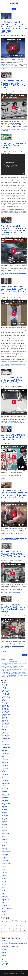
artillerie (4, 798)
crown (24, 364)
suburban (4, 888)
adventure (4, 791)
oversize (4, 867)
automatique (5, 800)
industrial (4, 843)
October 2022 (5, 736)
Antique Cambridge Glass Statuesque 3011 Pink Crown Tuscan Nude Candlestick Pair (14, 290)
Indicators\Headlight (5, 271)
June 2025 (4, 702)
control (14, 592)
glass (2, 365)
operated (4, 861)
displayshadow (5, 824)
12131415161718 (13, 528)
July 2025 (4, 700)
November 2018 (5, 766)
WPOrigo (22, 971)
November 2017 (5, 776)
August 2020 (5, 756)
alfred (11, 212)
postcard (4, 869)
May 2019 (4, 760)
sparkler (4, 885)
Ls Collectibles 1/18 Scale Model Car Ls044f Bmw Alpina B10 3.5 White (12, 380)
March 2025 (5, 705)
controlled (4, 818)
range (2, 274)
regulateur (4, 875)
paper (23, 538)
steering (4, 887)
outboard (4, 866)
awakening (4, 801)
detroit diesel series (6, 822)
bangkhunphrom (6, 803)
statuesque (5, 365)
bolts (13, 273)
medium (4, 852)
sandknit (4, 878)
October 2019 (5, 759)
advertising (17, 538)
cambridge (16, 364)
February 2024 (5, 721)
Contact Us (4, 961)
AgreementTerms (5, 64)
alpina (12, 422)
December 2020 (5, 753)
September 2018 (6, 769)
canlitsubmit (5, 954)
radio (22, 129)
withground (3, 478)
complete (6, 273)
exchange (4, 830)
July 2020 (4, 757)
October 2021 (5, 745)
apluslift (4, 795)
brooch (13, 212)
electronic (4, 827)
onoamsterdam (5, 860)
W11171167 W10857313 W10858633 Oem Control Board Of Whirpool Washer (13, 554)
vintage (7, 130)
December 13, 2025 (4, 557)
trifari (1, 213)
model (19, 422)
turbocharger (5, 900)
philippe (24, 212)
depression (4, 821)
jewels (22, 212)
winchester (19, 539)
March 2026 (5, 688)
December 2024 (5, 709)
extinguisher (5, 831)
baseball (4, 804)
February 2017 (5, 779)
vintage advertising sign (9, 538)
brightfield (4, 806)
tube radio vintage (8, 129)
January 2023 (5, 733)
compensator (5, 815)
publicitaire (4, 873)
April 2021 (4, 750)
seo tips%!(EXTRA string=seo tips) (10, 946)
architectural (7, 646)
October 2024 (5, 712)
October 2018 (5, 768)
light (22, 273)
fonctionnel (4, 839)
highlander (4, 842)
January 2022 (5, 742)
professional (21, 587)
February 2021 (5, 751)
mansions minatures (6, 851)
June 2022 (4, 741)
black (11, 273)
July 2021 (4, 748)
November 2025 (5, 694)
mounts (24, 273)
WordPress (11, 971)
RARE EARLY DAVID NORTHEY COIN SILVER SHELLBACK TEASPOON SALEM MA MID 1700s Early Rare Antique (14, 26)
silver (2, 68)
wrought (5, 647)
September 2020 (6, 754)
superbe (4, 890)
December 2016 (5, 780)
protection (4, 872)
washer (16, 592)
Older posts (4, 651)
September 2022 (6, 738)
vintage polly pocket (6, 909)
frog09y (4, 952)
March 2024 (5, 720)
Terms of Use (5, 964)
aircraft (3, 792)
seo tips (4, 940)
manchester (5, 849)
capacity (4, 810)
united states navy (6, 905)
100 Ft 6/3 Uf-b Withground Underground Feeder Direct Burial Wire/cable (13, 437)
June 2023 (4, 726)
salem (22, 67)
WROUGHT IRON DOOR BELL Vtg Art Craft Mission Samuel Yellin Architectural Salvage (13, 608)
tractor (3, 893)
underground (5, 903)
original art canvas (6, 863)
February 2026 (5, 690)
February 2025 (5, 706)
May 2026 (4, 685)
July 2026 (4, 682)
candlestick (7, 364)
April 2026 (4, 687)
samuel (2, 647)
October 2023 (5, 724)
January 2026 (5, 691)
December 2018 (5, 765)
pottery (3, 870)
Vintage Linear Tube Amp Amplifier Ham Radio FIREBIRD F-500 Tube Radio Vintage (14, 84)
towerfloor (4, 891)
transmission (5, 896)
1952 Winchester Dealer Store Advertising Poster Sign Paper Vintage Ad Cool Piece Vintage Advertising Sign (14, 493)
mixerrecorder (5, 854)
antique (12, 67)
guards (19, 273)
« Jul (2, 934)
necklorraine (5, 855)
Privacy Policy (5, 963)
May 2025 (4, 703)
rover (4, 274)
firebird (18, 129)
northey (19, 67)
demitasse (4, 819)
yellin (8, 647)
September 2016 (6, 783)
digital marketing (6, 942)
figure (3, 836)
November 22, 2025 (4, 613)
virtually (4, 911)
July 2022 (4, 739)
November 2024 (5, 711)
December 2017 (5, 774)
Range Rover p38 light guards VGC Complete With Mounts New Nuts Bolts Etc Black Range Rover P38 (13, 229)
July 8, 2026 (3, 32)
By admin (7, 32)
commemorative (5, 813)
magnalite (4, 848)
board (11, 592)
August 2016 (5, 785)
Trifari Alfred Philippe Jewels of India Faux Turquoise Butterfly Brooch (13, 145)
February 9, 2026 (4, 383)
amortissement (5, 794)
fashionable (4, 834)
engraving (4, 828)
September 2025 (6, 697)
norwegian (4, 857)
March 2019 (5, 762)
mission (19, 646)
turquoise (4, 213)
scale (21, 422)
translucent (4, 894)
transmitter (4, 897)
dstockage (4, 825)
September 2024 (6, 714)
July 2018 (4, 771)
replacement (5, 876)
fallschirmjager (5, 833)
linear (20, 129)
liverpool (4, 846)
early (17, 67)
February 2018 (5, 773)
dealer (21, 538)
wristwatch (4, 914)
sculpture (4, 879)
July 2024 (4, 715)
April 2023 (4, 729)
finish (3, 837)
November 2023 (5, 723)
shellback (6, 67)
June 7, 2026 (3, 89)
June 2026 (4, 684)
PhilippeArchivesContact (11, 175)
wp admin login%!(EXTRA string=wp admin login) (13, 948)
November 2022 (5, 735)
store (4, 539)
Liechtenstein (7, 359)
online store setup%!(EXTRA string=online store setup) (14, 951)
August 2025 (5, 699)
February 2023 (5, 732)
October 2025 (5, 696)
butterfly (6, 212)
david (14, 67)
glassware (4, 840)
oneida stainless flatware (7, 858)
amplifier (14, 129)
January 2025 (5, 708)
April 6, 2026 (3, 234)
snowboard (4, 884)
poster (2, 539)
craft (17, 646)
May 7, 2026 (3, 149)
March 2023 (5, 730)
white (23, 422)
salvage (22, 646)
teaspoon (4, 68)
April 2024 (4, 718)
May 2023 (4, 727)
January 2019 (5, 763)
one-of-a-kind (7, 640)
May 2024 (4, 717)
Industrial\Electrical (5, 474)
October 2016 (5, 782)
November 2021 (5, 744)
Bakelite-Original (16, 126)
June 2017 (4, 777)
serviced (4, 881)
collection (3, 419)
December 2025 (5, 693)
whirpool (6, 592)
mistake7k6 (4, 949)
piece (25, 538)
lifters (3, 845)
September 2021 (6, 747)
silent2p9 (4, 955)
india (19, 212)
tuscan (8, 365)
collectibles (7, 422)
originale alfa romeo (6, 864)
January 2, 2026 (3, 498)
